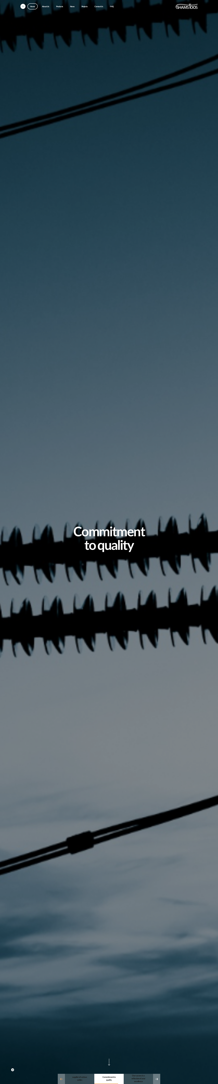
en (23, 6)
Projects (85, 6)
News (72, 6)
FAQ (112, 6)
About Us (45, 6)
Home (32, 6)
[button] (61, 1079)
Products (59, 6)
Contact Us (98, 6)
